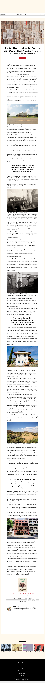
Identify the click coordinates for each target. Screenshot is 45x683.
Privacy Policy (22, 675)
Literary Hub (22, 14)
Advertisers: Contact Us (22, 673)
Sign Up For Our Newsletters (22, 670)
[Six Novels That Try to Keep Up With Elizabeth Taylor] (39, 649)
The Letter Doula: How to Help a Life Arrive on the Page (17, 652)
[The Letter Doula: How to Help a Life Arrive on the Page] (17, 649)
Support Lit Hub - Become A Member (22, 676)
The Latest (22, 640)
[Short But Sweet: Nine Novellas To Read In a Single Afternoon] (28, 649)
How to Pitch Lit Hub (22, 671)
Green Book (25, 598)
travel (25, 601)
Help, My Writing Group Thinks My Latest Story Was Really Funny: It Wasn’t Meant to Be (6, 653)
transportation (21, 601)
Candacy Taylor (6, 60)
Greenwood (30, 598)
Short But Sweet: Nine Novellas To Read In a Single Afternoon (28, 652)
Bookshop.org (22, 680)
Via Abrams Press (22, 57)
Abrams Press (15, 598)
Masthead (22, 666)
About (22, 668)
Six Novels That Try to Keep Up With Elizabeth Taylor (39, 652)
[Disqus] (22, 623)
